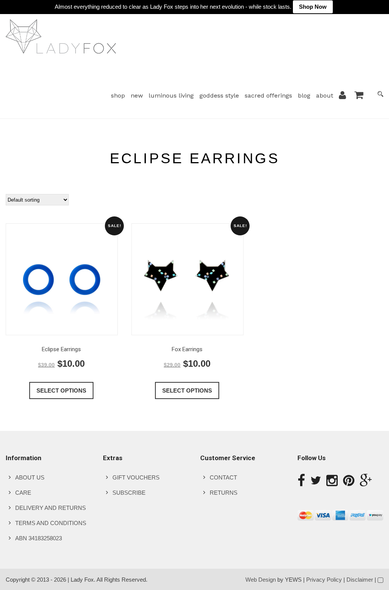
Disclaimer (359, 579)
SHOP (118, 95)
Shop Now (313, 6)
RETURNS (223, 492)
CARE (23, 492)
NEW (137, 95)
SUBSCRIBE (128, 492)
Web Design (260, 579)
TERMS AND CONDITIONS (50, 523)
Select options (61, 390)
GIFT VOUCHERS (136, 477)
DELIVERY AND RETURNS (50, 508)
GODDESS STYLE (219, 95)
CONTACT (223, 477)
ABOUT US (29, 477)
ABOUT (324, 95)
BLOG (304, 95)
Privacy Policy (324, 579)
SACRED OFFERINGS (268, 95)
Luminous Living (171, 95)
